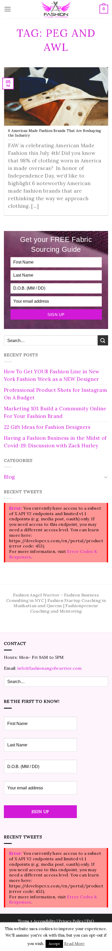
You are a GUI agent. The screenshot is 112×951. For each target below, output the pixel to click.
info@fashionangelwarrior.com (49, 668)
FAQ (90, 921)
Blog (9, 477)
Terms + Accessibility (37, 921)
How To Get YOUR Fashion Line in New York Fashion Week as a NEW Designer (51, 375)
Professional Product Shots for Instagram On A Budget (55, 394)
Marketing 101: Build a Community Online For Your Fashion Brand (55, 412)
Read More (74, 943)
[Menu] (7, 9)
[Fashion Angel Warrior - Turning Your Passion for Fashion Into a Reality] (56, 9)
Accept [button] (54, 944)
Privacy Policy (71, 921)
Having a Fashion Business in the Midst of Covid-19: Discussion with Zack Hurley (55, 442)
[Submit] (103, 340)
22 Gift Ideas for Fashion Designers (47, 427)
